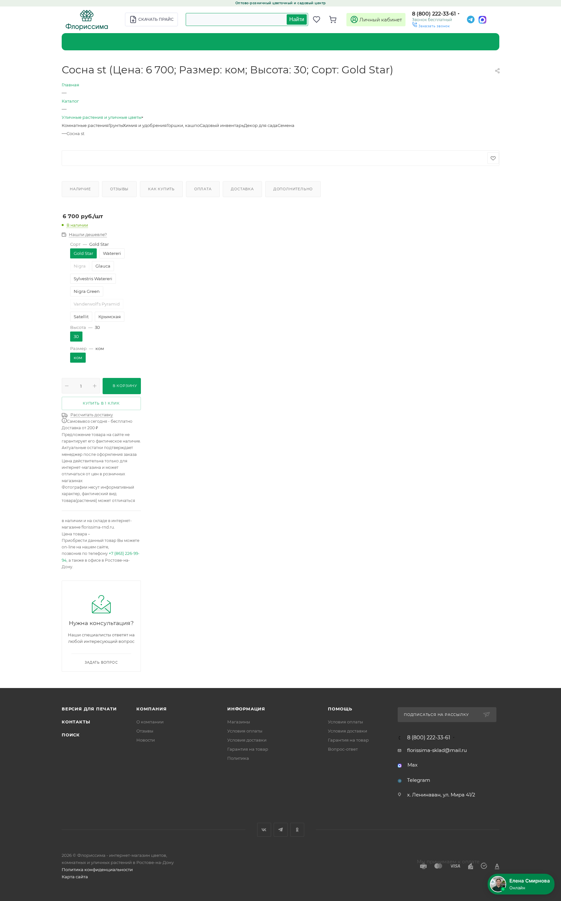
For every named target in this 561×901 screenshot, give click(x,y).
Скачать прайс (156, 19)
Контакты (76, 721)
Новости (145, 740)
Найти (296, 19)
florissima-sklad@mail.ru (437, 750)
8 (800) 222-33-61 (434, 14)
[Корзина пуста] (336, 19)
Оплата (203, 189)
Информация (246, 708)
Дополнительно (293, 189)
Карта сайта (75, 876)
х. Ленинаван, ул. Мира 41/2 (441, 795)
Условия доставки (247, 740)
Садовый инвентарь (222, 125)
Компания (151, 708)
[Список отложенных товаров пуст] (319, 19)
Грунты (115, 125)
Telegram (418, 780)
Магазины (238, 721)
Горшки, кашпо (183, 125)
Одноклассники (297, 830)
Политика (238, 758)
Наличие (80, 189)
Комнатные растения (85, 125)
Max (412, 765)
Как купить (161, 189)
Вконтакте (264, 830)
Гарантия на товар (247, 749)
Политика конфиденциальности (97, 869)
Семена (286, 125)
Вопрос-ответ (343, 749)
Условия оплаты (244, 730)
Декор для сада (261, 125)
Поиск (71, 734)
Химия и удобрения (145, 125)
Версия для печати (89, 708)
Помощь (340, 708)
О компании (150, 721)
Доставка (242, 189)
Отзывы (119, 189)
